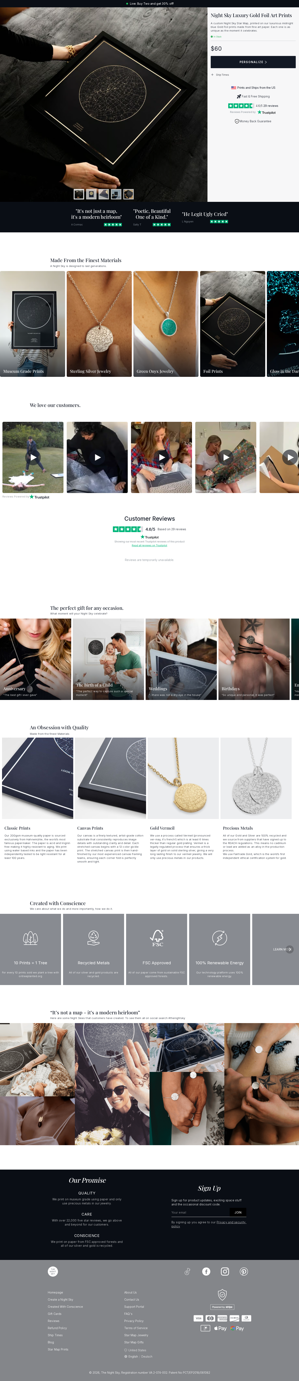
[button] (253, 74)
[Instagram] (225, 1271)
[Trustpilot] (266, 112)
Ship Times (55, 1335)
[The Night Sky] (53, 1271)
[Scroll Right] (291, 324)
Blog (51, 1342)
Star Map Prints (58, 1349)
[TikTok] (187, 1271)
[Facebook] (206, 1271)
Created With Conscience (65, 1306)
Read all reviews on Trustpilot (149, 545)
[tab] (79, 194)
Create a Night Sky (60, 1299)
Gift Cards (54, 1313)
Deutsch (146, 1356)
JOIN (238, 1212)
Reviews (53, 1321)
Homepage (55, 1292)
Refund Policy (57, 1328)
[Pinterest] (244, 1271)
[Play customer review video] (32, 457)
